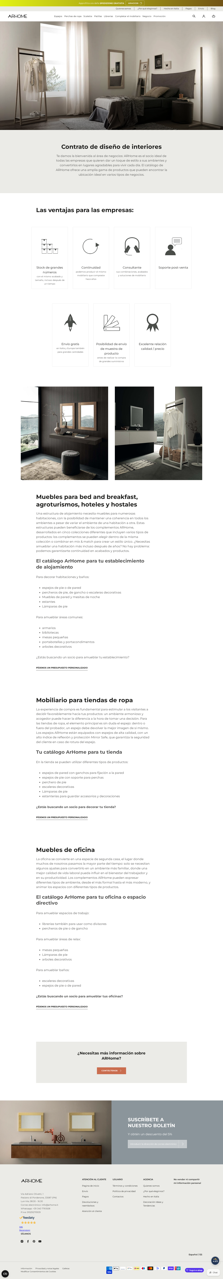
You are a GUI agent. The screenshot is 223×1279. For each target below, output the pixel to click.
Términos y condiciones (125, 1185)
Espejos (58, 16)
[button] (194, 16)
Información (26, 1268)
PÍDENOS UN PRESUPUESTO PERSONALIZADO (62, 667)
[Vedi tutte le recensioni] (215, 1260)
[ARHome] (17, 16)
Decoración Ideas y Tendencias (153, 1204)
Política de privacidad (124, 1191)
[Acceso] (204, 16)
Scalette (87, 16)
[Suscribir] (183, 1144)
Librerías (108, 16)
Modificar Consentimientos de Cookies (38, 1271)
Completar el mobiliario (127, 16)
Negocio (146, 16)
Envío (85, 1191)
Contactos (118, 1196)
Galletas (65, 1268)
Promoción (160, 16)
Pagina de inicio (90, 1185)
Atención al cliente (92, 1211)
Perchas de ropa (72, 16)
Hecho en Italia (151, 1196)
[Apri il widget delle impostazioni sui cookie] (5, 1273)
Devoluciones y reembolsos (90, 1204)
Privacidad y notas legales (47, 1268)
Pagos (85, 1196)
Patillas (98, 16)
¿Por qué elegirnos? (153, 1191)
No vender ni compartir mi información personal (187, 1181)
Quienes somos (151, 1185)
